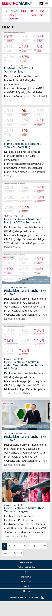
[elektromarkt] (17, 3)
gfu (32, 10)
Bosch (41, 10)
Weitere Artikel (13, 552)
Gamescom (36, 14)
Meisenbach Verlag (26, 567)
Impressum (26, 576)
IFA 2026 (13, 19)
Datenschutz (26, 581)
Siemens (12, 14)
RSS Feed (26, 591)
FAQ (26, 572)
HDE (24, 10)
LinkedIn (26, 586)
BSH (23, 14)
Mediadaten (26, 562)
